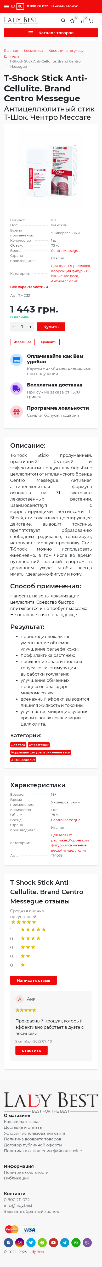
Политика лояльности (26, 1172)
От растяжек (79, 266)
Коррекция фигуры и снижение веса (40, 752)
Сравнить (48, 342)
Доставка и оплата (23, 1127)
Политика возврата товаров (32, 1139)
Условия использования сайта (34, 1133)
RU (20, 6)
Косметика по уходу (66, 50)
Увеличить (51, 168)
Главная (11, 50)
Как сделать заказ (22, 1121)
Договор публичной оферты (33, 1145)
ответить (31, 1050)
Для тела (11, 56)
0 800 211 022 (37, 6)
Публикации (16, 1178)
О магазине (17, 1115)
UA (13, 6)
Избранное (22, 342)
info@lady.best (18, 1205)
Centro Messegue (66, 250)
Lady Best (35, 1252)
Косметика (33, 50)
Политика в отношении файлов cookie (43, 1150)
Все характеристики (29, 287)
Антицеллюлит (64, 281)
